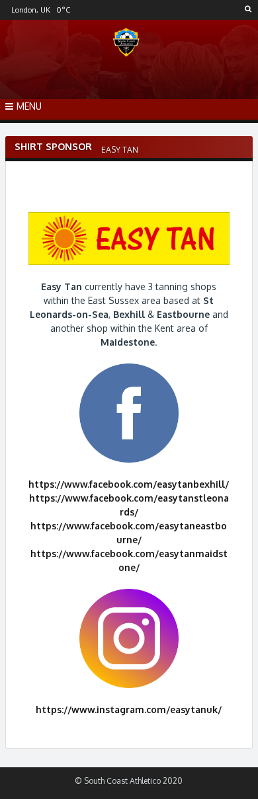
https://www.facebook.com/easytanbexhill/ (128, 484)
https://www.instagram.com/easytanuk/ (129, 709)
